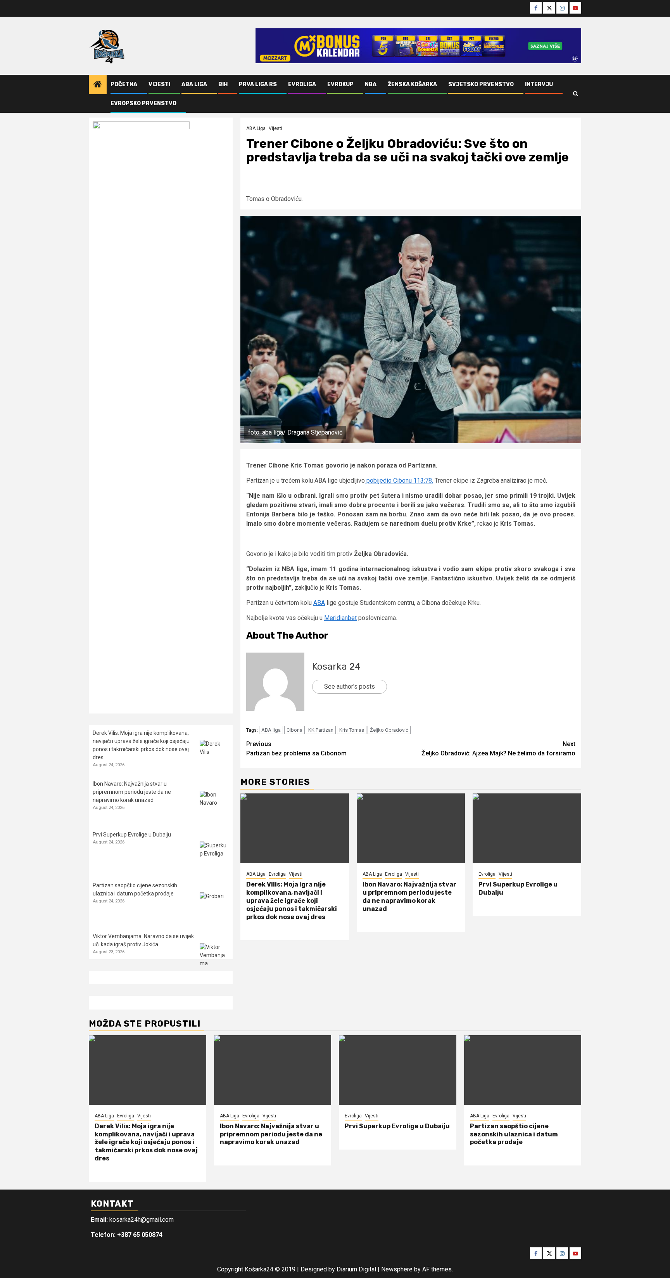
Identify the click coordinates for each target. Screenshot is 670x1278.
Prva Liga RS (258, 84)
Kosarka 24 (336, 666)
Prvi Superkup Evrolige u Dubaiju (132, 834)
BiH (223, 84)
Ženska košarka (412, 84)
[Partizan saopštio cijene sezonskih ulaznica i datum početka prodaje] (214, 907)
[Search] (575, 94)
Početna (124, 84)
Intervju (539, 84)
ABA (319, 602)
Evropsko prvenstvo (143, 103)
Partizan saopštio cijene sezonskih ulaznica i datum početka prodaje (514, 1134)
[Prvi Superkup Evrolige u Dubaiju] (527, 828)
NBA (370, 84)
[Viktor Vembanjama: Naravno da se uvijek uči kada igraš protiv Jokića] (214, 958)
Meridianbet (340, 618)
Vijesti (159, 84)
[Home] (97, 85)
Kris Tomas (351, 730)
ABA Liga (194, 84)
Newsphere (397, 1269)
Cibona (294, 730)
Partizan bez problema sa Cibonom (296, 748)
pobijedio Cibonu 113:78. (399, 480)
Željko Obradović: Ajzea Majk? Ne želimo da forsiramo (498, 748)
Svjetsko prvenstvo (481, 84)
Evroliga (302, 84)
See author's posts (349, 686)
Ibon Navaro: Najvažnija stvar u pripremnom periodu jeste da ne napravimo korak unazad (409, 896)
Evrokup (340, 84)
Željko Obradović (389, 730)
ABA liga (271, 730)
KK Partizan (320, 730)
